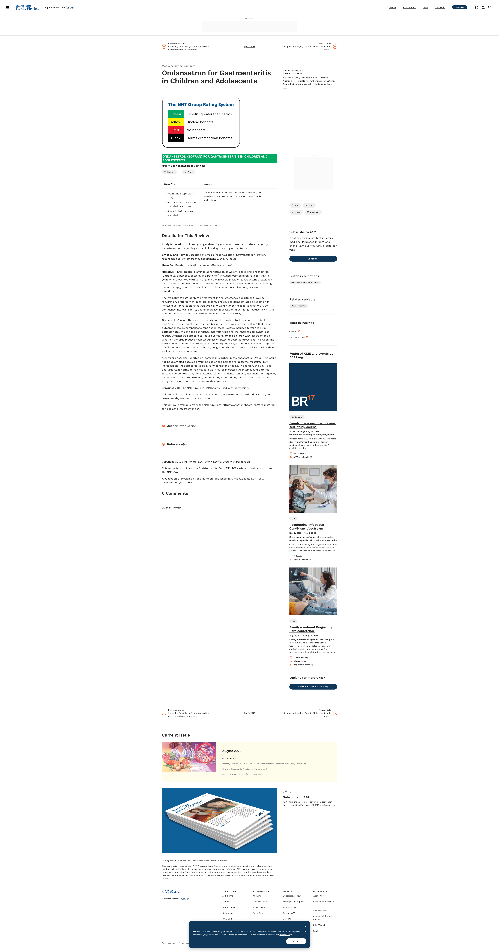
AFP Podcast (319, 910)
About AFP (318, 896)
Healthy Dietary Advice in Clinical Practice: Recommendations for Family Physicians (264, 763)
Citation (293, 331)
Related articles (297, 337)
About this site (168, 943)
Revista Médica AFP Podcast (323, 918)
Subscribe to (296, 797)
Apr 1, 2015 (249, 46)
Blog (425, 7)
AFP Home (227, 896)
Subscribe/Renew (292, 896)
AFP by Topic (409, 7)
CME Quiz (440, 7)
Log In (165, 508)
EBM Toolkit (319, 925)
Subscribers (259, 907)
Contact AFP (289, 913)
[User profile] (483, 7)
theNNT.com (210, 387)
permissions (227, 875)
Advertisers (258, 913)
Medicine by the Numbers (178, 65)
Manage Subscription (293, 901)
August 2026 (231, 751)
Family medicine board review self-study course (312, 425)
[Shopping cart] (476, 7)
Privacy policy (185, 943)
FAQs (315, 931)
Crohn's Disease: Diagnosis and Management (244, 769)
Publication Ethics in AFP (323, 903)
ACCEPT (296, 941)
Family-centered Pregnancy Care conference (310, 629)
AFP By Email (289, 907)
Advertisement (249, 18)
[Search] (490, 7)
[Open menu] (8, 7)
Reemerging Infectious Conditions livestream (306, 526)
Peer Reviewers (260, 901)
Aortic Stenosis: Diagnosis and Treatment (243, 774)
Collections (228, 913)
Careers (287, 919)
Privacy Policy (285, 935)
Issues (392, 7)
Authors (257, 896)
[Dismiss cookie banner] (305, 926)
